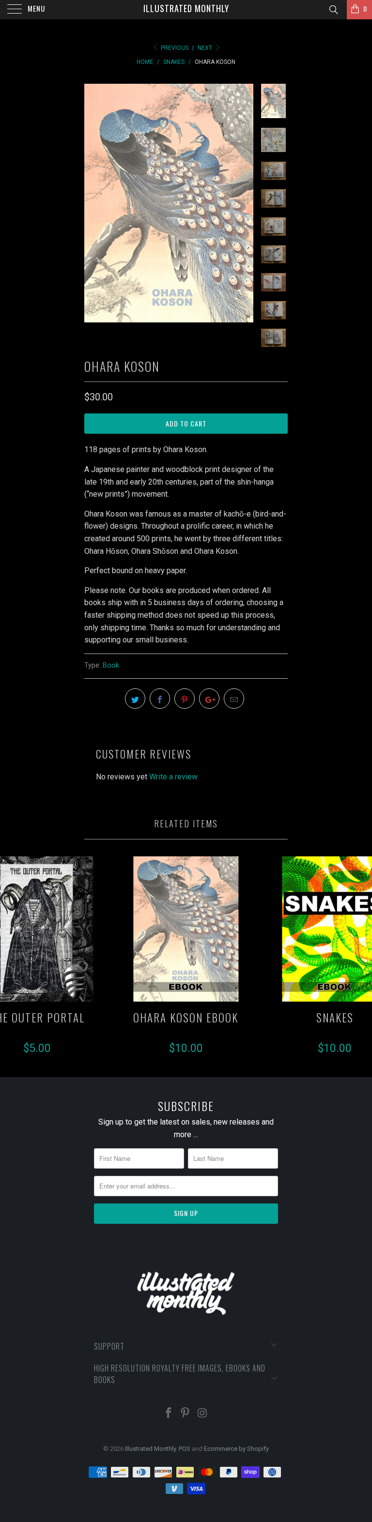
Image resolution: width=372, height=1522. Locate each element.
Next (206, 48)
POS (184, 1448)
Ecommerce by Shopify (236, 1448)
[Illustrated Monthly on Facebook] (168, 1414)
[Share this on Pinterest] (184, 698)
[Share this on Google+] (209, 698)
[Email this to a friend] (234, 698)
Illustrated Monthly (186, 8)
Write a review (173, 776)
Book (111, 665)
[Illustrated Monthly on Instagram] (202, 1414)
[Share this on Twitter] (135, 698)
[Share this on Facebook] (160, 698)
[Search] (333, 10)
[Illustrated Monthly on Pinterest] (185, 1414)
